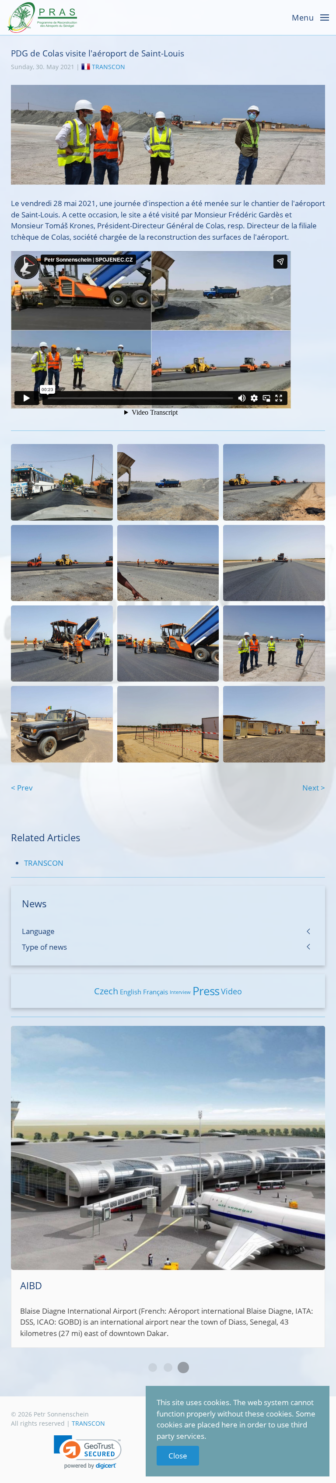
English (130, 991)
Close (177, 1456)
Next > (313, 788)
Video (231, 991)
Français (155, 991)
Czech (106, 991)
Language (38, 931)
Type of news (44, 947)
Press (205, 991)
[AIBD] (168, 1187)
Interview (180, 992)
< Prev (22, 788)
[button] (87, 1452)
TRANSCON (108, 67)
